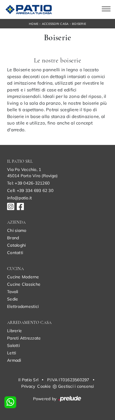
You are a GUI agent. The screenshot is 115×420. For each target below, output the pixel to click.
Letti (11, 353)
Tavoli (12, 291)
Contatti (15, 252)
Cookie (44, 386)
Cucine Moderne (23, 277)
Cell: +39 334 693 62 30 (30, 190)
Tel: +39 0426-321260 (28, 183)
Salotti (13, 345)
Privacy (28, 386)
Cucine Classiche (23, 284)
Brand (13, 237)
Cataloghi (16, 245)
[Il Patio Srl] (28, 9)
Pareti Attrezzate (24, 338)
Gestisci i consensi (76, 386)
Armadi (14, 360)
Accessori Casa (55, 24)
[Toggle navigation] (106, 9)
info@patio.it (19, 198)
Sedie (12, 299)
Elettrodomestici (23, 306)
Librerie (14, 330)
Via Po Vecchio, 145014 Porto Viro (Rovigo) (32, 172)
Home (33, 24)
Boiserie (79, 24)
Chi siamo (16, 230)
